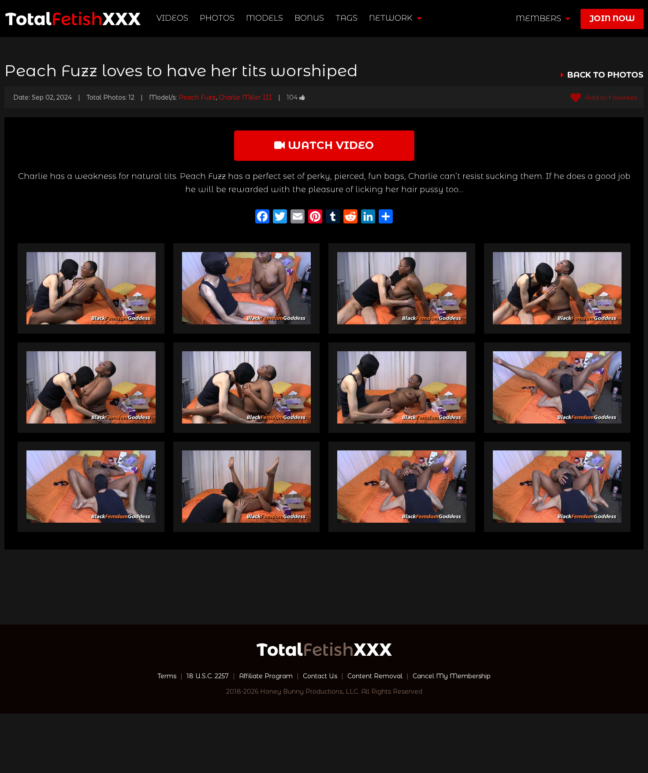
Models (264, 18)
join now (612, 18)
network (392, 18)
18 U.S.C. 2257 (207, 676)
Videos (172, 18)
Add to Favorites (610, 97)
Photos (217, 18)
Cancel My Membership (452, 676)
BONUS (309, 18)
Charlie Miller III (245, 97)
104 (292, 97)
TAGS (346, 18)
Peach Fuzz (197, 97)
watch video (329, 145)
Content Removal (374, 676)
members (539, 18)
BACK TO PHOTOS (605, 75)
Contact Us (320, 676)
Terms (166, 676)
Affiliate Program (266, 676)
